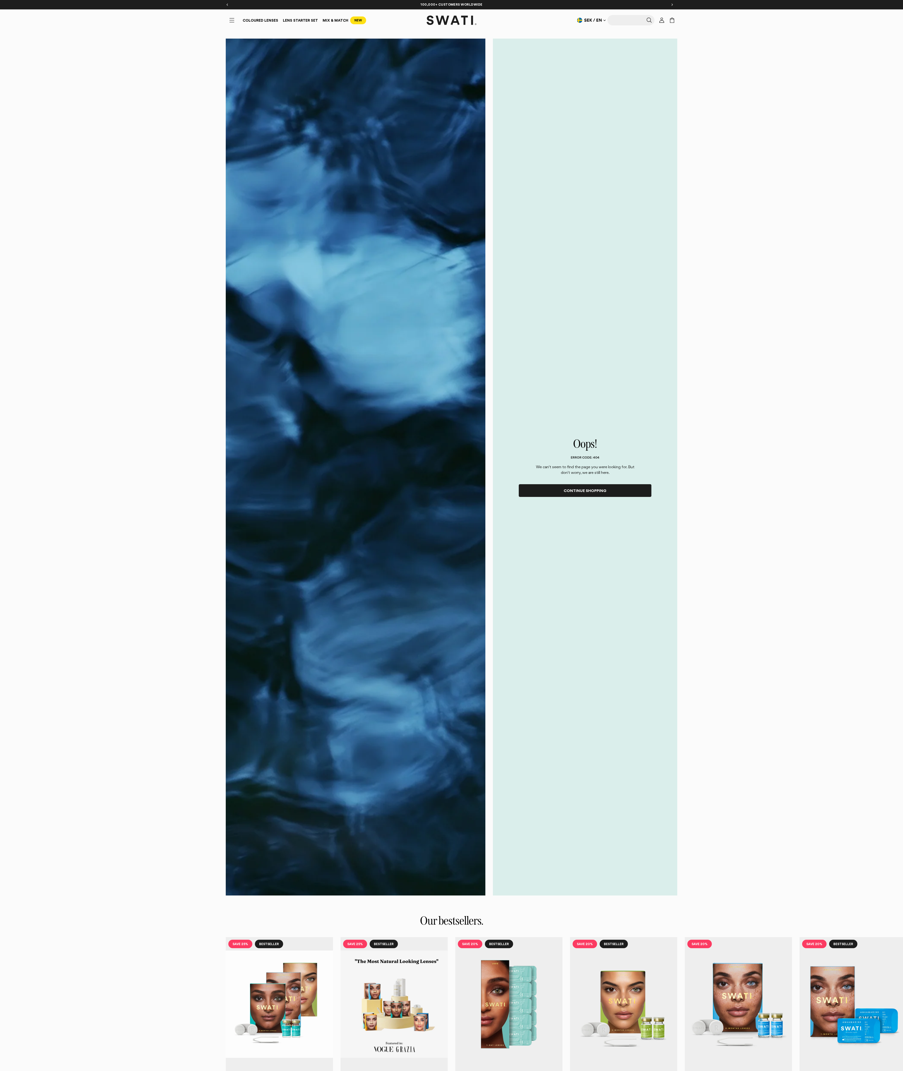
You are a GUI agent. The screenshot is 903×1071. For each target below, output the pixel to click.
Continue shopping (585, 490)
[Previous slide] (231, 1024)
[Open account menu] (662, 20)
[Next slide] (672, 1024)
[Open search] (630, 20)
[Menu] (232, 20)
